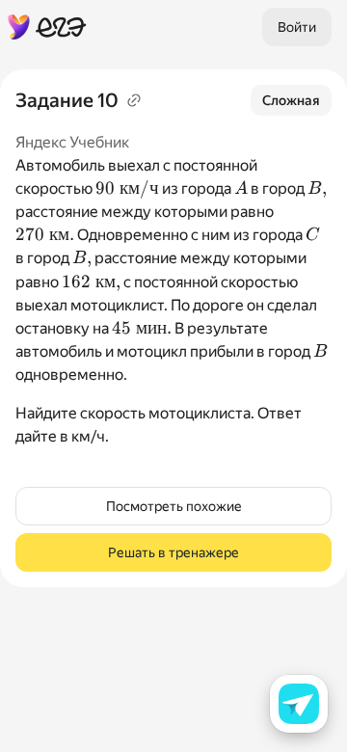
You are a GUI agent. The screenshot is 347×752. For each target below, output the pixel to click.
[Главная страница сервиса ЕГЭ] (47, 27)
